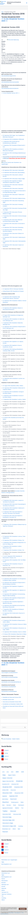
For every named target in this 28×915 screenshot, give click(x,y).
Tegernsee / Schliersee (6, 894)
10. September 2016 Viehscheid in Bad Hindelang (13, 172)
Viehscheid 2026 (17, 814)
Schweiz (3, 886)
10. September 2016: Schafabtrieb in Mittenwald (13, 139)
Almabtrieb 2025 (7, 787)
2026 (22, 772)
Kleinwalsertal (4, 880)
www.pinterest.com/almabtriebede (9, 691)
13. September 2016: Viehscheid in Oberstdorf (13, 188)
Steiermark (3, 888)
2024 (12, 772)
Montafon (9, 805)
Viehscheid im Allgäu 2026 (9, 826)
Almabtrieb (19, 781)
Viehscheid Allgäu (7, 817)
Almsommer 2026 (19, 793)
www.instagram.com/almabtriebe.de (9, 672)
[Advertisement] (14, 113)
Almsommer (13, 790)
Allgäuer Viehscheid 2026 (8, 781)
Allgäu (4, 775)
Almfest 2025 (5, 790)
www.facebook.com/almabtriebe (8, 686)
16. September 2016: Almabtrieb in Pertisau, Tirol (13, 540)
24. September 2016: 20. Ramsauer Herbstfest (13, 289)
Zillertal (14, 828)
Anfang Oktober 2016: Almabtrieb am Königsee (13, 291)
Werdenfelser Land (6, 828)
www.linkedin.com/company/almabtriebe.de (11, 682)
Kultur (22, 802)
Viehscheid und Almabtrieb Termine (14, 3)
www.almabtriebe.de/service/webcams (10, 88)
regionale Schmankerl (7, 808)
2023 (8, 771)
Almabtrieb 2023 (15, 784)
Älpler (19, 828)
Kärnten (3, 878)
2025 (17, 772)
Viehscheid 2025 (6, 814)
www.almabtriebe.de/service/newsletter (10, 82)
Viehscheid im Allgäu (7, 823)
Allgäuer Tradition (12, 775)
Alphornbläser (5, 799)
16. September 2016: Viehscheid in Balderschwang (14, 198)
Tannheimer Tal (4, 892)
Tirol (22, 808)
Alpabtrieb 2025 (13, 796)
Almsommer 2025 (7, 793)
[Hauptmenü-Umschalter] (26, 3)
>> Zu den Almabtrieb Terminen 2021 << (10, 93)
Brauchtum (6, 802)
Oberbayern (21, 805)
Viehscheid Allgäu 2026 (8, 820)
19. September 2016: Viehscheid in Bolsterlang (13, 227)
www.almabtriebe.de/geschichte (8, 75)
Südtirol (17, 808)
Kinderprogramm (14, 802)
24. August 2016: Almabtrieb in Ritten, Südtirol (13, 385)
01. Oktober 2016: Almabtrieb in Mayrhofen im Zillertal (14, 634)
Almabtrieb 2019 (5, 784)
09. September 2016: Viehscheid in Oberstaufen (13, 170)
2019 (3, 771)
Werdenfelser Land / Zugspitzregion (9, 859)
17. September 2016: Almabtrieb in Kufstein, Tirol (13, 550)
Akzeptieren (22, 909)
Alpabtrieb (4, 796)
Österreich (5, 831)
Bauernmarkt (13, 799)
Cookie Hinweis (11, 912)
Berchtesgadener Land (6, 864)
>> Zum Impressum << (17, 912)
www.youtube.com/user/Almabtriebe (9, 677)
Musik (14, 805)
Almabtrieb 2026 (18, 787)
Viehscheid (13, 811)
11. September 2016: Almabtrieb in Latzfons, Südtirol (14, 399)
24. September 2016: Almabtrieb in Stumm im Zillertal (14, 631)
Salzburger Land (5, 884)
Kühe (3, 805)
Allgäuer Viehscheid (7, 778)
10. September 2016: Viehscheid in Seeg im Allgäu (14, 178)
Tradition (5, 811)
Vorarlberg (20, 826)
